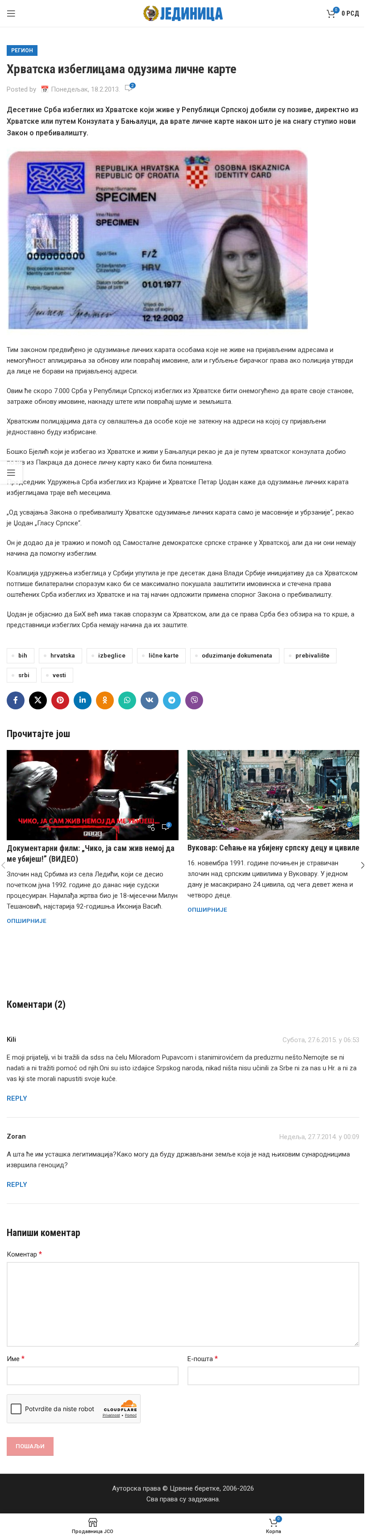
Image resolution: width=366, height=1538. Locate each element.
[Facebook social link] (16, 700)
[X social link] (38, 700)
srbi (23, 675)
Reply (17, 1098)
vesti (59, 675)
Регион (22, 50)
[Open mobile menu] (11, 13)
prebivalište (312, 655)
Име (16, 1358)
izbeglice (111, 655)
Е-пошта (202, 1358)
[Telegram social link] (172, 700)
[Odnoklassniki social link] (105, 700)
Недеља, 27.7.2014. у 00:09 (319, 1137)
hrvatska (62, 655)
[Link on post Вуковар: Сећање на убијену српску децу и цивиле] (273, 795)
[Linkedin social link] (83, 700)
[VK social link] (149, 700)
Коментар (24, 1254)
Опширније (26, 920)
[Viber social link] (194, 700)
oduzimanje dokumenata (237, 655)
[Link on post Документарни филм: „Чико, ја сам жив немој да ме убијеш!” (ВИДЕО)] (93, 795)
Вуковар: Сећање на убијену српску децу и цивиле (273, 847)
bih (22, 655)
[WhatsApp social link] (127, 700)
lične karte (164, 655)
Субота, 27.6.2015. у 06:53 (321, 1040)
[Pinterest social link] (60, 700)
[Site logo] (183, 13)
